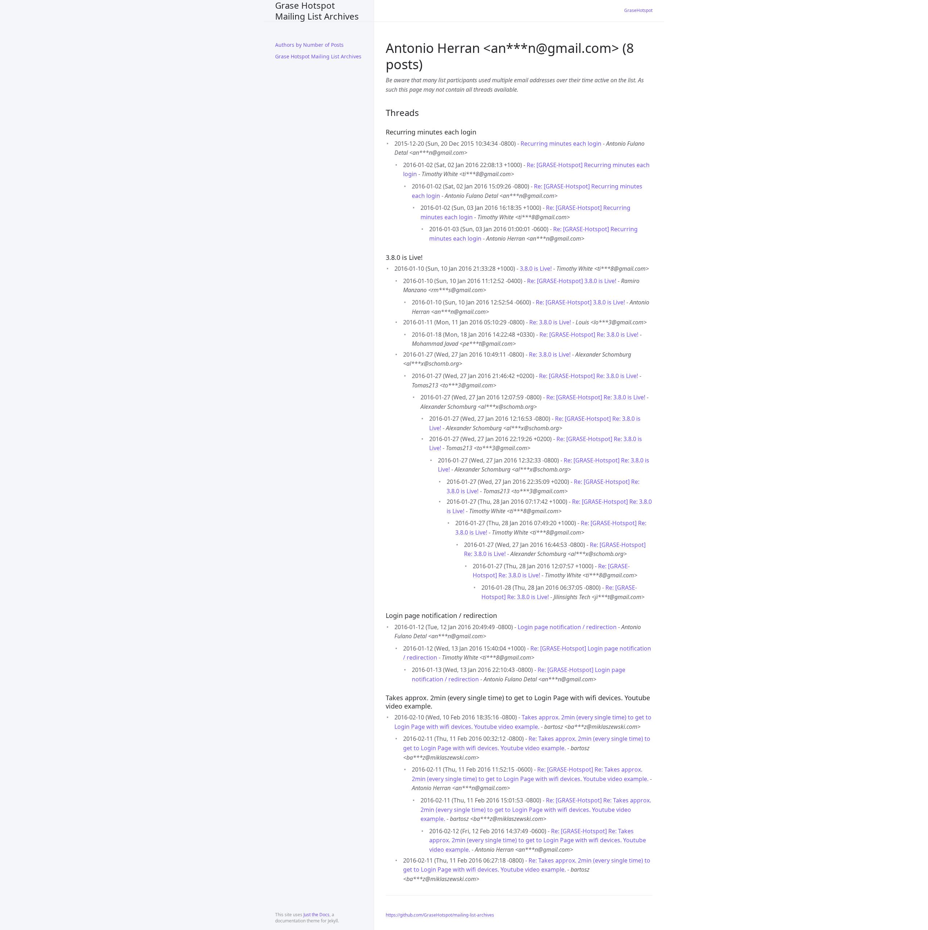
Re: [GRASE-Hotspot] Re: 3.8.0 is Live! (588, 335)
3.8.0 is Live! (536, 269)
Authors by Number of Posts (309, 44)
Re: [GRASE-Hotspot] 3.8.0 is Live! (571, 281)
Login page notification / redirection (567, 627)
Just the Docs (316, 915)
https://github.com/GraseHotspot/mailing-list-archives (440, 915)
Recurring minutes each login (561, 144)
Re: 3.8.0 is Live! (550, 322)
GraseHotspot (638, 10)
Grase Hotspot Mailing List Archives (317, 10)
